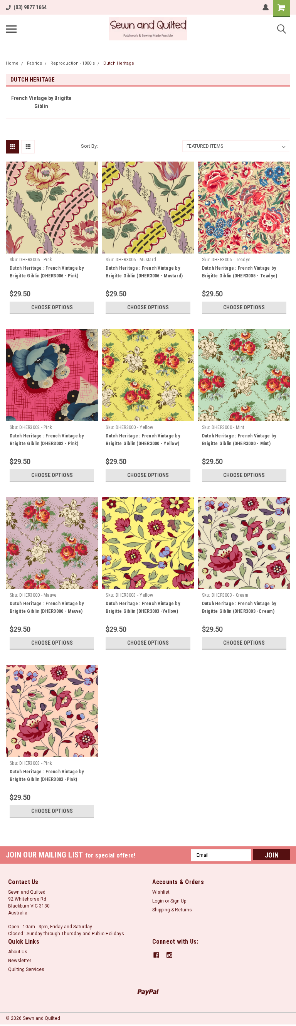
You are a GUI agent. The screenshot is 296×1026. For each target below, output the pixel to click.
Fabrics (34, 63)
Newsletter (19, 960)
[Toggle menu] (11, 28)
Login (158, 901)
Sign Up (178, 901)
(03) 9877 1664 (30, 7)
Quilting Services (26, 969)
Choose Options (52, 307)
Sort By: (89, 146)
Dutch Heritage (118, 63)
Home (12, 63)
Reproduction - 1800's (72, 63)
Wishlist (161, 892)
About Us (17, 951)
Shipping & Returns (172, 910)
